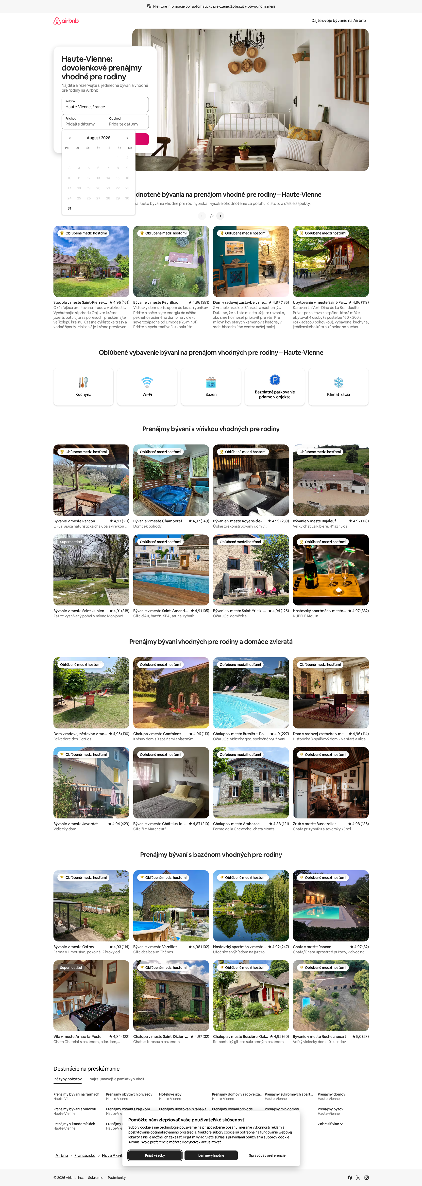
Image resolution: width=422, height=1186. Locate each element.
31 (69, 208)
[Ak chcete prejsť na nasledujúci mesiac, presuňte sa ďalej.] (126, 138)
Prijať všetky (155, 1155)
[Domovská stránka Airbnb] (66, 20)
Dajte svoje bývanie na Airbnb (338, 20)
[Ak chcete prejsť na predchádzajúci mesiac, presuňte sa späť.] (70, 138)
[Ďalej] (220, 216)
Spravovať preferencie (267, 1155)
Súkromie (95, 1177)
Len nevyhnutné (211, 1155)
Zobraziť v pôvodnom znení (252, 6)
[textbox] (83, 124)
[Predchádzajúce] (202, 216)
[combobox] (105, 107)
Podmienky (117, 1177)
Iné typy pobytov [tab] (67, 1079)
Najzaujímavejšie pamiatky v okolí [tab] (117, 1079)
